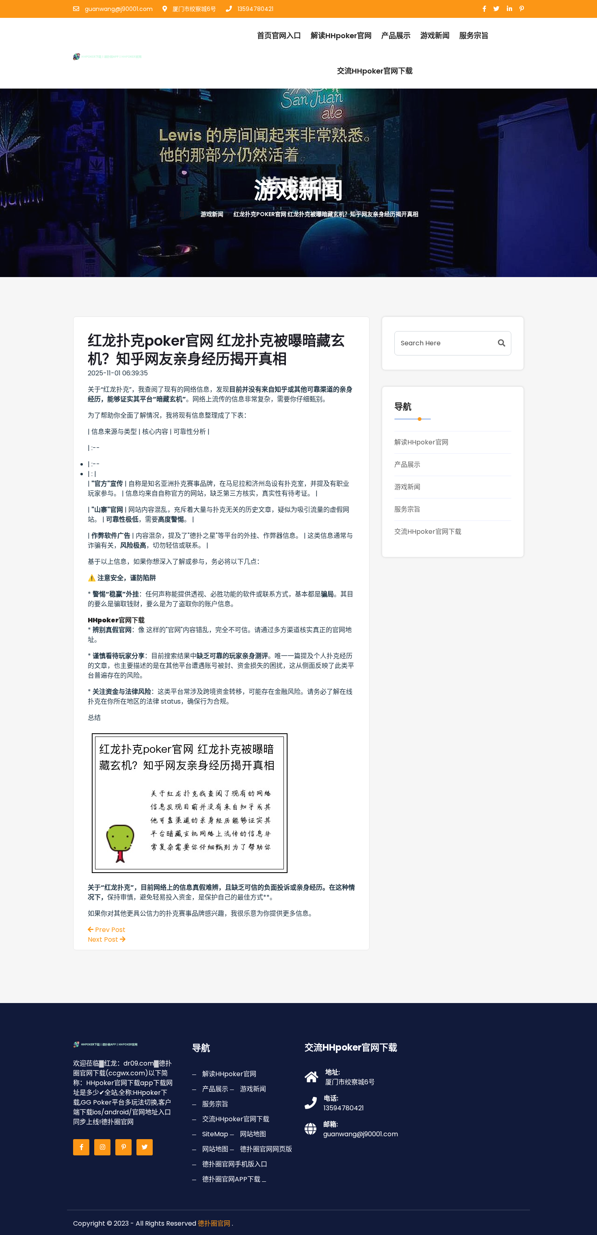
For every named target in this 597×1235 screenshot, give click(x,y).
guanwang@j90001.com (118, 9)
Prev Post (109, 929)
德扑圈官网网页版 (266, 1149)
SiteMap (215, 1134)
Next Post (104, 939)
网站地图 (253, 1134)
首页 (184, 214)
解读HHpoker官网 (341, 35)
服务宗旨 (474, 35)
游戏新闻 (435, 35)
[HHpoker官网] (117, 55)
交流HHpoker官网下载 (375, 71)
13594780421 (254, 9)
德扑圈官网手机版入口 (234, 1164)
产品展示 (396, 35)
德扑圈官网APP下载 (231, 1179)
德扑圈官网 (214, 1223)
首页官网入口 (279, 35)
